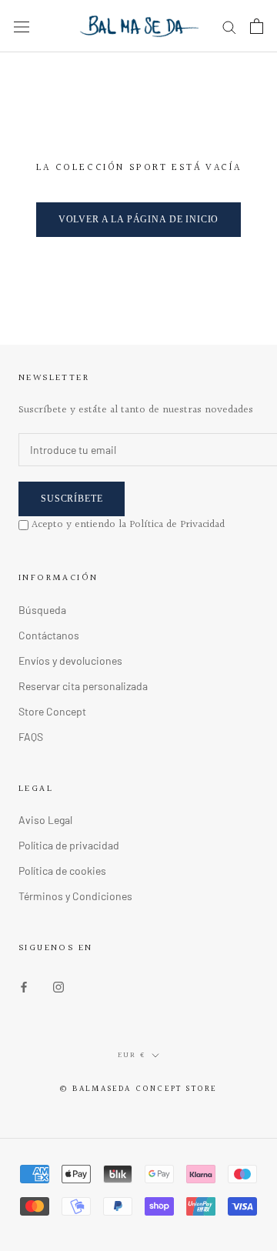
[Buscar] (229, 26)
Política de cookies (62, 870)
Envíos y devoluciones (70, 660)
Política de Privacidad (177, 524)
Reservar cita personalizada (83, 685)
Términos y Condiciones (75, 895)
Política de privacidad (68, 845)
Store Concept (52, 711)
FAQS (30, 736)
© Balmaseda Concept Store (139, 1089)
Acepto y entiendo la (128, 524)
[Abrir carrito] (256, 26)
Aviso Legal (45, 819)
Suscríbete (71, 498)
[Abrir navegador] (21, 26)
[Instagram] (58, 985)
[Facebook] (23, 985)
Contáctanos (48, 635)
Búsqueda (42, 609)
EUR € (131, 1055)
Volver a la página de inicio (138, 219)
